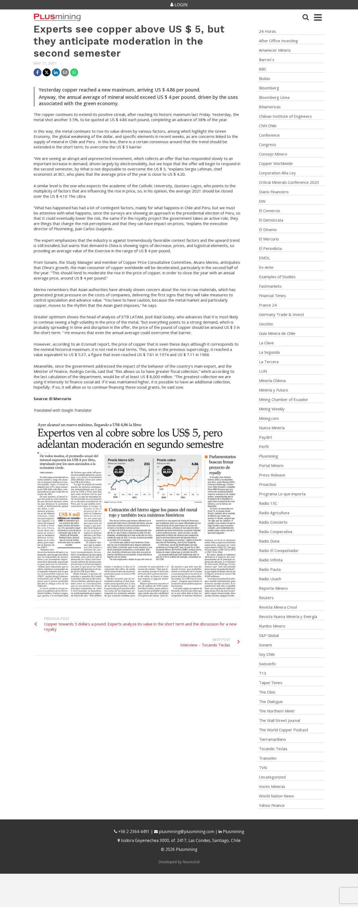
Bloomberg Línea (274, 97)
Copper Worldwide (276, 163)
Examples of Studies (277, 276)
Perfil (264, 446)
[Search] (305, 17)
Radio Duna (269, 541)
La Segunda (269, 352)
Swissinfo (267, 663)
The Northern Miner (277, 710)
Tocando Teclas (273, 748)
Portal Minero (271, 465)
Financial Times (272, 295)
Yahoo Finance (272, 805)
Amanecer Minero (275, 50)
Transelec (268, 758)
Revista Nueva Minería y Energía (288, 616)
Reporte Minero (273, 588)
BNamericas (270, 106)
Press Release (272, 474)
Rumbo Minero (272, 626)
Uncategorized (272, 777)
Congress (267, 144)
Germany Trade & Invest (281, 314)
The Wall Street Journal (279, 720)
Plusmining (268, 456)
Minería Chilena (272, 380)
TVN (263, 767)
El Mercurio (269, 238)
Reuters (266, 597)
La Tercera (269, 361)
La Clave (266, 342)
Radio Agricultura (274, 512)
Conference (269, 135)
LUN (263, 371)
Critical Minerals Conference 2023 (289, 182)
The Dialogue (271, 701)
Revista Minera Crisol (278, 607)
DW (262, 201)
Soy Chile (267, 654)
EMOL (264, 257)
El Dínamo (268, 229)
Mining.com (269, 418)
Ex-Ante (266, 267)
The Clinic (267, 692)
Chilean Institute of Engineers (285, 116)
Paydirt (265, 437)
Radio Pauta (270, 569)
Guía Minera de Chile (277, 333)
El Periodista (270, 248)
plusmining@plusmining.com (186, 831)
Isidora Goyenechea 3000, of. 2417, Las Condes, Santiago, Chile (180, 840)
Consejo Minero (273, 154)
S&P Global (269, 635)
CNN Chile (267, 125)
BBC (263, 69)
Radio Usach (270, 578)
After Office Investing (278, 40)
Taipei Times (270, 682)
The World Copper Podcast (283, 729)
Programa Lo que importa (282, 493)
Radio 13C (268, 503)
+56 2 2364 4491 (133, 831)
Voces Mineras (272, 786)
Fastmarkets (270, 286)
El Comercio (269, 210)
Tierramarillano (272, 739)
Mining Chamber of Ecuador (283, 399)
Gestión (266, 323)
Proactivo (267, 484)
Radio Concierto (273, 522)
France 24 (268, 305)
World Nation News (276, 795)
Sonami (265, 644)
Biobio (264, 78)
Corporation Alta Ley (277, 172)
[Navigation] (317, 17)
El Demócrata (271, 220)
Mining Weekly (272, 408)
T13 (262, 673)
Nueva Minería (272, 427)
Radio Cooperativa (275, 531)
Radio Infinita (271, 559)
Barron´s (266, 59)
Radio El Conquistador (279, 550)
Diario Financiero (274, 191)
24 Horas (267, 31)
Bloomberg (269, 87)
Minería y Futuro (273, 390)
